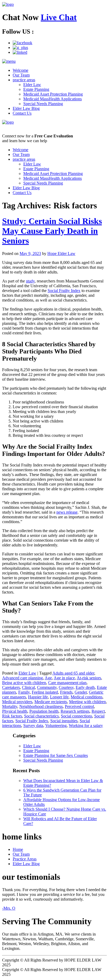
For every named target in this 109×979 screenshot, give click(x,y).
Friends (66, 692)
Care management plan (67, 682)
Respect (98, 711)
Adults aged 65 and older (73, 673)
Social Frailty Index (64, 290)
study (30, 281)
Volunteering (56, 725)
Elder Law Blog (26, 108)
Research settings (75, 711)
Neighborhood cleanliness (41, 706)
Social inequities (64, 720)
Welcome (20, 70)
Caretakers (11, 687)
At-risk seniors (89, 678)
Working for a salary (86, 725)
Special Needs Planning (43, 103)
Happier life (38, 697)
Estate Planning (36, 89)
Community (47, 687)
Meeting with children (87, 701)
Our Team (21, 75)
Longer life (59, 697)
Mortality (9, 706)
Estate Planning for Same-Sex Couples (55, 755)
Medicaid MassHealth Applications (52, 99)
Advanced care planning (22, 678)
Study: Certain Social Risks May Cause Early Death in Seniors (52, 230)
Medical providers (17, 701)
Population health (43, 711)
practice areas (24, 80)
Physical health (14, 711)
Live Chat (59, 17)
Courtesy (66, 687)
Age (48, 678)
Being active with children (24, 682)
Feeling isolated (45, 692)
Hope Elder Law (61, 253)
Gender (81, 692)
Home (18, 849)
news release (67, 512)
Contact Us (22, 113)
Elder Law (32, 84)
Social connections (76, 716)
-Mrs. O (8, 908)
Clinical (28, 687)
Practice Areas (25, 859)
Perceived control (79, 706)
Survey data (33, 725)
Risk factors (12, 716)
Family (24, 692)
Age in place (64, 678)
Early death (85, 687)
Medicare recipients (50, 701)
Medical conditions (86, 697)
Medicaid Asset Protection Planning (53, 94)
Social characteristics (41, 716)
